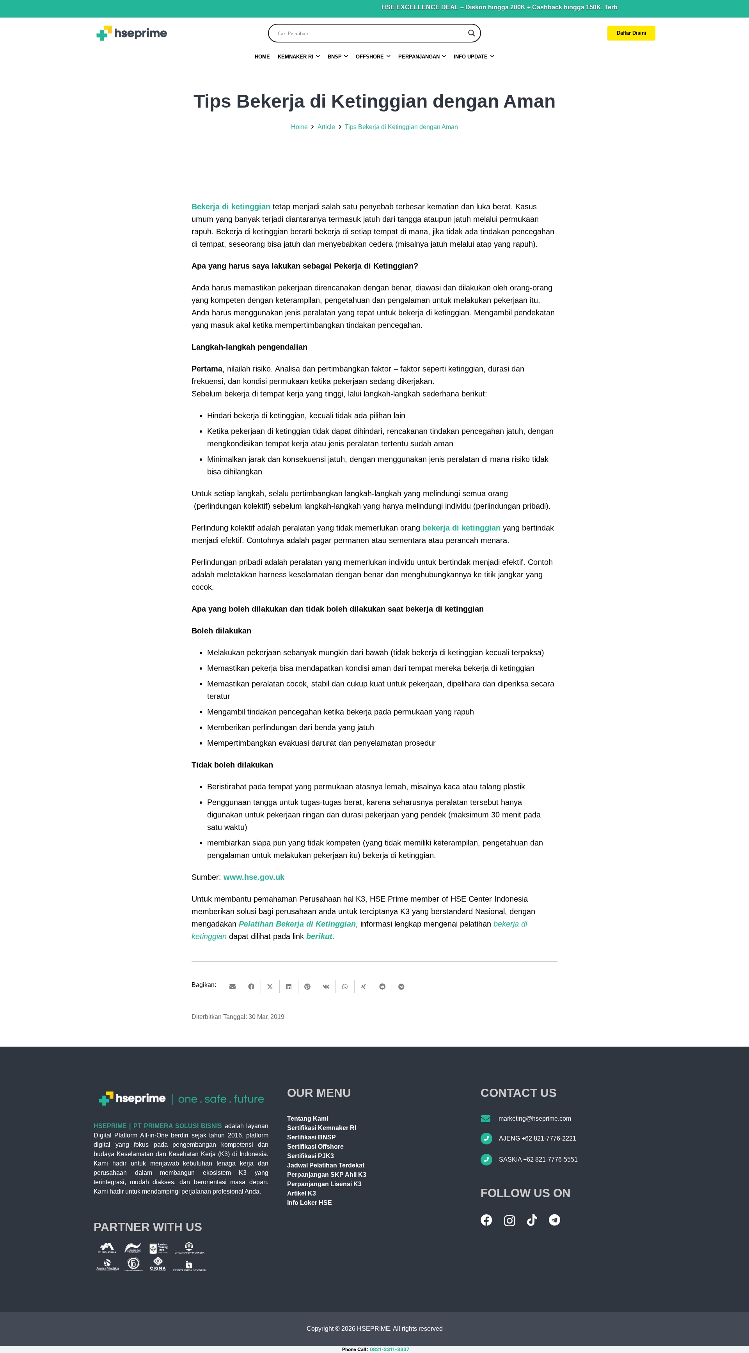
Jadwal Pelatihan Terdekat (325, 1165)
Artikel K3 (301, 1193)
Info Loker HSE (309, 1202)
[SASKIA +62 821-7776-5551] (490, 1160)
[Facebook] (486, 1220)
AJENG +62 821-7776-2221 (537, 1138)
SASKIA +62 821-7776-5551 (538, 1159)
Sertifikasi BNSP (311, 1137)
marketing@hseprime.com (535, 1118)
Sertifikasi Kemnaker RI (321, 1128)
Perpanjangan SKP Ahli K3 (326, 1174)
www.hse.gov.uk (254, 877)
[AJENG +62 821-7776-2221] (490, 1138)
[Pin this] (307, 986)
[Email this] (233, 986)
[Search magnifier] (471, 33)
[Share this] (251, 986)
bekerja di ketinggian (461, 528)
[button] (318, 56)
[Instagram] (509, 1220)
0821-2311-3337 (389, 1349)
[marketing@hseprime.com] (490, 1118)
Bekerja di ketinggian (231, 206)
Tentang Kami (307, 1118)
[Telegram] (554, 1220)
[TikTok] (532, 1220)
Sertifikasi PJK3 (310, 1156)
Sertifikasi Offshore (315, 1146)
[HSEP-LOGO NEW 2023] (132, 33)
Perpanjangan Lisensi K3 (324, 1184)
